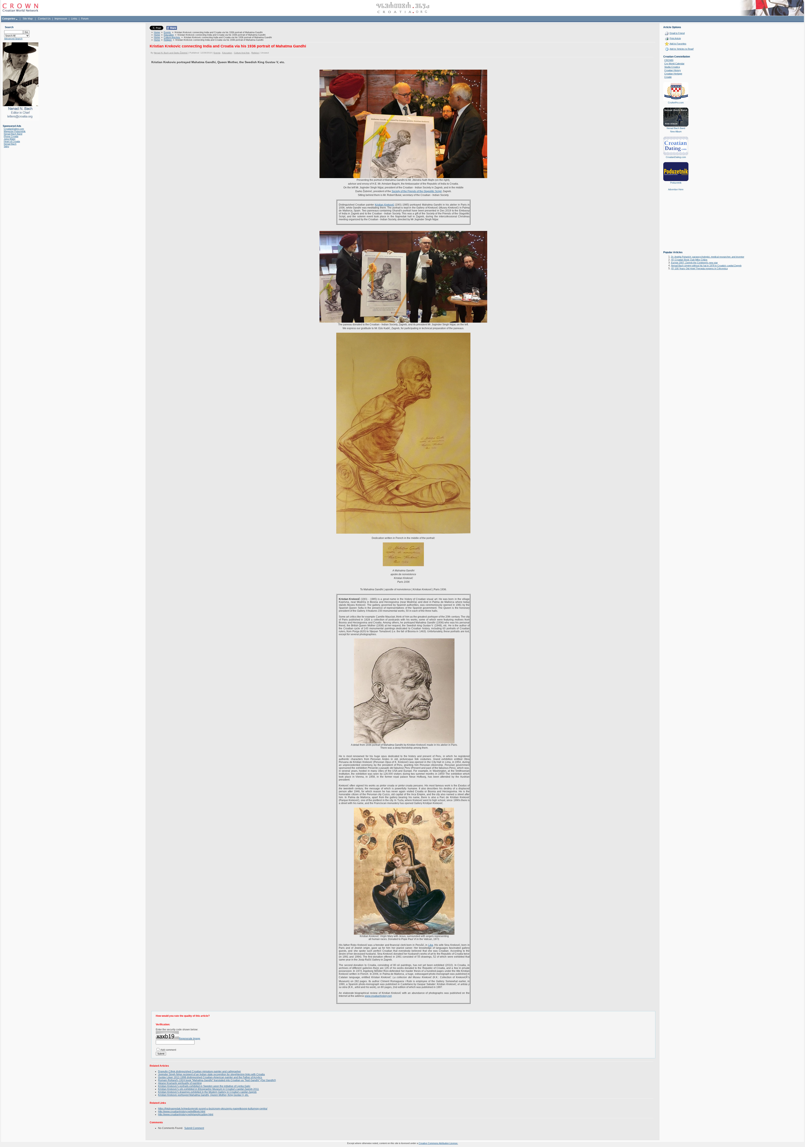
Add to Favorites (678, 43)
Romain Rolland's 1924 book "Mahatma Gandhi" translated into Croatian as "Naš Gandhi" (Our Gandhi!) (217, 1080)
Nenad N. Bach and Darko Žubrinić (171, 53)
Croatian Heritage (673, 73)
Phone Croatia (11, 136)
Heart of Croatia (12, 141)
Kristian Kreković (384, 204)
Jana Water (10, 139)
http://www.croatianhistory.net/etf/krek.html (181, 1111)
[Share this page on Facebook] (171, 28)
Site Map (28, 18)
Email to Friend (677, 33)
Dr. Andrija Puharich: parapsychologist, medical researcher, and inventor (707, 256)
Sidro (6, 146)
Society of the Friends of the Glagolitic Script (416, 191)
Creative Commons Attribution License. (438, 1143)
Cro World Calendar (674, 63)
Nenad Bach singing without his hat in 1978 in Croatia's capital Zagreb (706, 265)
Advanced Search (13, 38)
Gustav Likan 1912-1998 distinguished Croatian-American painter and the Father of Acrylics (210, 1077)
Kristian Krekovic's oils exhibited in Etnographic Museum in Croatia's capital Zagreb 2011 (208, 1089)
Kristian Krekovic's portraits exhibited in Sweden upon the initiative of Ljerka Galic (204, 1086)
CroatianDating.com (14, 129)
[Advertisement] (675, 224)
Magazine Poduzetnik (15, 131)
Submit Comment (194, 1128)
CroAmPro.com (676, 102)
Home (157, 32)
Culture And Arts (172, 37)
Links (74, 18)
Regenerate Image (189, 1038)
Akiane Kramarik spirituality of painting (180, 1083)
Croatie (668, 77)
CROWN (668, 60)
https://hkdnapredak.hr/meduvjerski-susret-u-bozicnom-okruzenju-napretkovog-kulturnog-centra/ (212, 1108)
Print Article (675, 38)
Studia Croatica (672, 67)
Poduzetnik (676, 182)
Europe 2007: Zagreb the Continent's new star (694, 262)
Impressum (61, 18)
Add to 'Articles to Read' (682, 49)
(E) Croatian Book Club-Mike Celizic (689, 259)
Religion (168, 40)
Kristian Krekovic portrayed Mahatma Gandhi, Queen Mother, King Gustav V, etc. (203, 1095)
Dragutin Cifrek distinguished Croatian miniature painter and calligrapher (199, 1071)
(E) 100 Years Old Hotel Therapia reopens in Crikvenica (699, 268)
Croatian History (672, 70)
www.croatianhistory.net (378, 996)
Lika (430, 945)
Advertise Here (675, 189)
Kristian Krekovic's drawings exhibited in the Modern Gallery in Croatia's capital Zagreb (207, 1092)
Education (169, 35)
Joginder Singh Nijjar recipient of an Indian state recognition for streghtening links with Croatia (211, 1074)
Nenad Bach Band (13, 134)
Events (167, 32)
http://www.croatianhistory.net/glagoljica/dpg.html (185, 1114)
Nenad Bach (10, 144)
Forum (84, 18)
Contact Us (44, 18)
